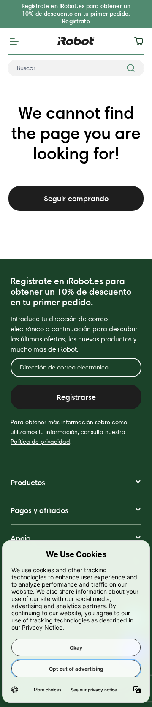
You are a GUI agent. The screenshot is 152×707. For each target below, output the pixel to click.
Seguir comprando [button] (76, 198)
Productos (28, 482)
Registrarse (76, 397)
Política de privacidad (40, 441)
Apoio (20, 538)
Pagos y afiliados (39, 510)
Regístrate (76, 21)
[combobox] (76, 68)
